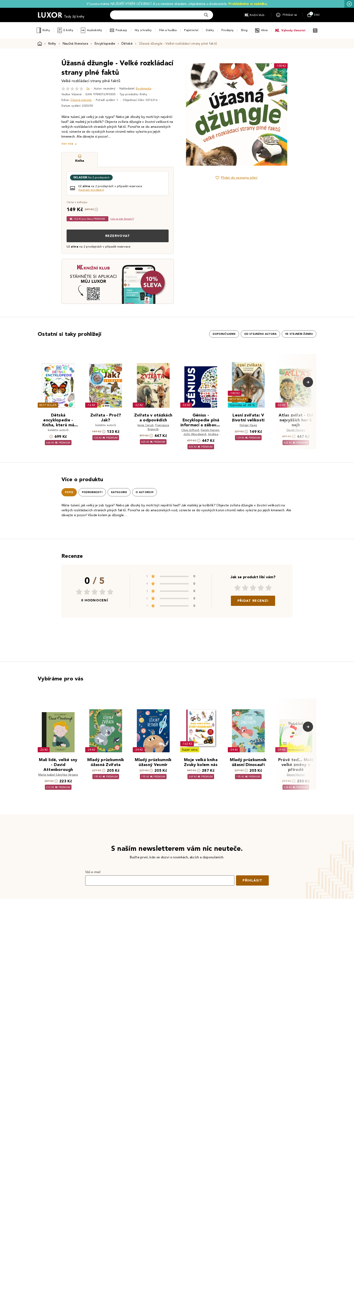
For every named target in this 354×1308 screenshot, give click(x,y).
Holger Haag (248, 425)
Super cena (189, 749)
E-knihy (68, 30)
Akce (264, 30)
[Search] (206, 15)
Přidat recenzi (253, 601)
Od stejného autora (260, 334)
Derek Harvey (210, 430)
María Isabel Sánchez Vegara (58, 774)
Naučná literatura (75, 43)
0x (88, 88)
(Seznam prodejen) (91, 190)
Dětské (127, 43)
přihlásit (252, 880)
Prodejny (227, 30)
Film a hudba (168, 30)
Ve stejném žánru (299, 334)
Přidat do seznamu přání (239, 178)
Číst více (67, 144)
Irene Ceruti (145, 425)
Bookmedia (143, 88)
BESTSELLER (48, 405)
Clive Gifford (190, 430)
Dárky (210, 30)
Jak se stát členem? (122, 218)
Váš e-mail (92, 872)
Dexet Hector (296, 774)
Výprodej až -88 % (242, 405)
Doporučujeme (224, 334)
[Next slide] (282, 114)
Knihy (46, 30)
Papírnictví (191, 30)
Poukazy (121, 30)
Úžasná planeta (81, 100)
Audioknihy (94, 30)
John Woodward (194, 434)
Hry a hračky (143, 30)
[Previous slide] (190, 114)
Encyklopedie (104, 43)
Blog (244, 30)
